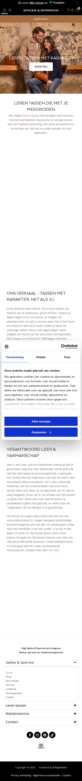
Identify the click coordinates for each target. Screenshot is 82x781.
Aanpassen (38, 432)
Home (9, 672)
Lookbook (11, 689)
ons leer (54, 550)
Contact (10, 697)
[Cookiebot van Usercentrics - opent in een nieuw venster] (61, 346)
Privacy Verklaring (21, 775)
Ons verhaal (12, 680)
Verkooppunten (14, 693)
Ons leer (10, 684)
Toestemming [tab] (15, 357)
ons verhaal (29, 338)
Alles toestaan (41, 421)
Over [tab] (67, 357)
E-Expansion (60, 767)
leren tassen (31, 115)
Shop (8, 676)
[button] (4, 10)
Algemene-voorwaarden (46, 775)
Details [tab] (41, 357)
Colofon (66, 775)
